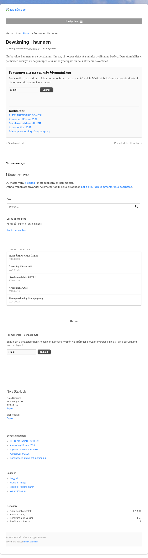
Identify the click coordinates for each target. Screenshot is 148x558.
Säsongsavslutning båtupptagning (26, 298)
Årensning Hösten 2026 (20, 266)
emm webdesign (30, 541)
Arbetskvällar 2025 (18, 287)
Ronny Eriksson (17, 48)
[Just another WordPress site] (16, 9)
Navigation (72, 21)
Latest (12, 249)
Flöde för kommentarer (22, 487)
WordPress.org (18, 491)
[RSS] (12, 99)
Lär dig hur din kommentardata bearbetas (106, 186)
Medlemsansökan (16, 230)
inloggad (29, 182)
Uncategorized (49, 48)
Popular (25, 249)
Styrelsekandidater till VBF (22, 277)
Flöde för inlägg (18, 482)
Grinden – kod (16, 143)
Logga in (14, 478)
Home (26, 33)
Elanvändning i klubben (127, 143)
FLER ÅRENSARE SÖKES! (23, 255)
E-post (10, 408)
